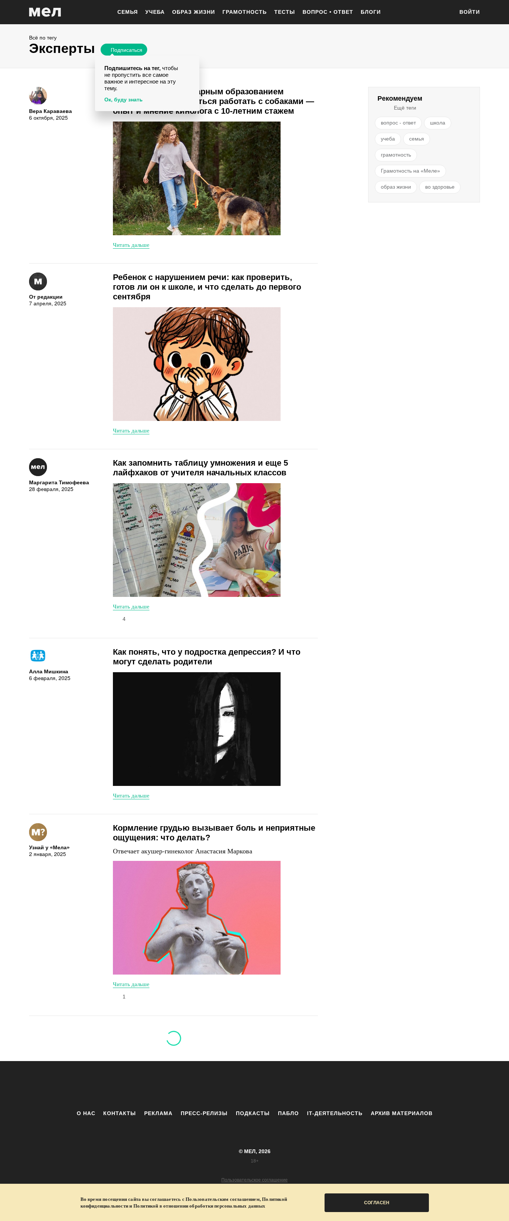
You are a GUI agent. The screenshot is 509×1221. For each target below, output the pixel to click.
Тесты (284, 12)
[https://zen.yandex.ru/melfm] (213, 1085)
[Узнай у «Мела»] (38, 832)
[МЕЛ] (45, 12)
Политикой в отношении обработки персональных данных (199, 1206)
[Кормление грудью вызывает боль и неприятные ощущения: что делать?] (197, 918)
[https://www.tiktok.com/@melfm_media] (254, 1085)
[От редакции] (38, 281)
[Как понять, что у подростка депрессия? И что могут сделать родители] (197, 729)
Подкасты (253, 1113)
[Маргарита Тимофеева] (38, 467)
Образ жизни (193, 12)
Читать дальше (131, 244)
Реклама (158, 1113)
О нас (86, 1113)
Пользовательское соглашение (254, 1180)
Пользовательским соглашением (223, 1199)
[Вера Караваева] (38, 96)
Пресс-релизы (204, 1113)
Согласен (376, 1202)
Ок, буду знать (123, 100)
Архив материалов (402, 1113)
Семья (127, 12)
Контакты (119, 1113)
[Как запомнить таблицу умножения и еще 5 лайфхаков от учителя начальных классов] (197, 540)
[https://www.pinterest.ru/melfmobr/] (275, 1085)
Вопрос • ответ (328, 12)
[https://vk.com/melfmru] (234, 1085)
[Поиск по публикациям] (444, 12)
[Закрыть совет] (192, 62)
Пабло (288, 1113)
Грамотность (244, 12)
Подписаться (126, 49)
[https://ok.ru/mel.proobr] (295, 1085)
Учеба (155, 12)
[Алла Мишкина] (38, 656)
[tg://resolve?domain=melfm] (193, 1085)
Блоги (371, 12)
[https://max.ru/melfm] (316, 1085)
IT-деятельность (335, 1113)
